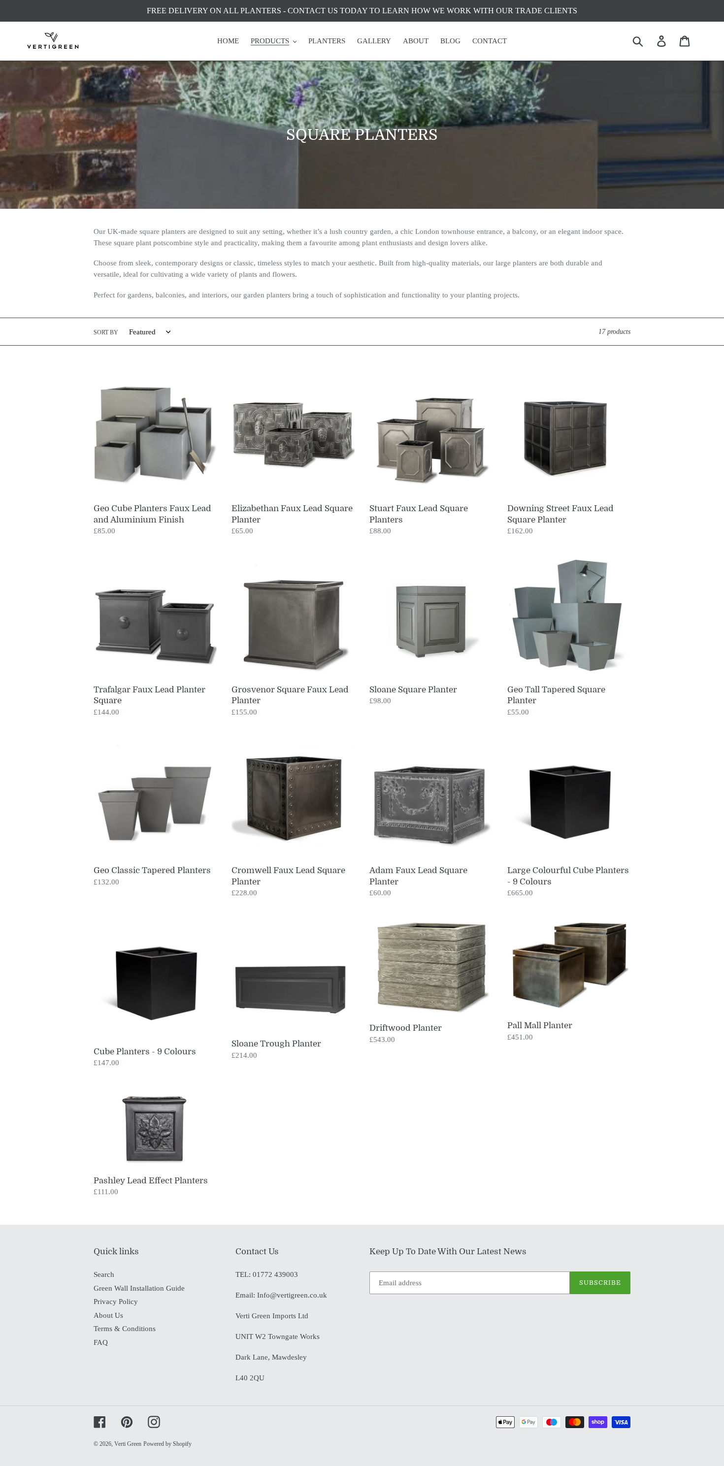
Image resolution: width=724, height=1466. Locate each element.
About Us (108, 1315)
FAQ (101, 1342)
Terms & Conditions (125, 1329)
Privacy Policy (116, 1301)
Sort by (106, 332)
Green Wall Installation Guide (139, 1288)
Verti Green (127, 1443)
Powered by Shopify (167, 1443)
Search (104, 1274)
